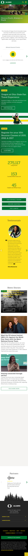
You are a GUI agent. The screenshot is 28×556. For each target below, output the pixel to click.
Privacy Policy (12, 530)
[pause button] (26, 14)
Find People (23, 530)
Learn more (7, 150)
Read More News (14, 388)
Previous (2, 57)
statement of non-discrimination (7, 550)
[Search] (23, 2)
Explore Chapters (14, 204)
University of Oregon (10, 533)
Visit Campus (14, 208)
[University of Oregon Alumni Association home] (6, 2)
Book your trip (8, 108)
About (18, 530)
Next (27, 57)
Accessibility (5, 530)
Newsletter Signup (14, 537)
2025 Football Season (14, 199)
